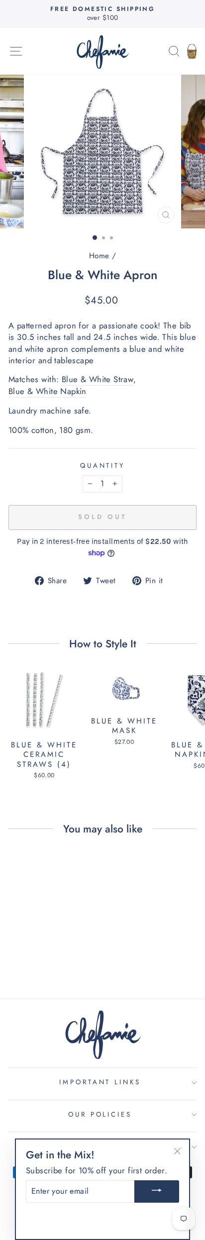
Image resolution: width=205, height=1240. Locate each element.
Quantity (102, 465)
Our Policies (100, 1114)
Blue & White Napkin (47, 391)
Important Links (100, 1082)
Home (99, 255)
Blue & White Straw (97, 379)
